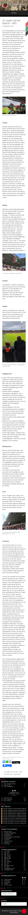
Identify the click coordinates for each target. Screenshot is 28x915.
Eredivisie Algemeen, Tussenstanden (12, 836)
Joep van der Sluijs (8, 841)
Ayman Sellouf (7, 882)
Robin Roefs (7, 843)
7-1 (24, 854)
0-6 (24, 862)
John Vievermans (8, 879)
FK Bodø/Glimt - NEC (14, 792)
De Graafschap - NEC (8, 865)
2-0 (24, 856)
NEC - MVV (6, 853)
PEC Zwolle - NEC (8, 797)
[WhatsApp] (7, 762)
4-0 (24, 857)
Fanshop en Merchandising (10, 832)
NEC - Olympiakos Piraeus (10, 783)
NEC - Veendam (7, 861)
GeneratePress (14, 912)
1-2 (24, 860)
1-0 (24, 853)
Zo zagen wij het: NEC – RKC (13, 772)
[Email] (10, 762)
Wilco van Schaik (8, 831)
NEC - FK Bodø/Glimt (8, 786)
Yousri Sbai (6, 839)
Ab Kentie (6, 883)
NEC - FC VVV (7, 854)
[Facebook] (3, 762)
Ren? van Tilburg (8, 884)
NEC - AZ (6, 864)
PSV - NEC (6, 867)
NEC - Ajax (6, 862)
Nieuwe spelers (7, 835)
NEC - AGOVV (7, 851)
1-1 (24, 851)
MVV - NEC (6, 860)
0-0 (24, 861)
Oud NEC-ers (7, 842)
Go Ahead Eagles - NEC (9, 868)
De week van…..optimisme (12, 774)
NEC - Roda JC (7, 856)
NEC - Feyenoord (8, 799)
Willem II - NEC (7, 785)
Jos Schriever (7, 880)
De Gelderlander (7, 838)
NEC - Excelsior (7, 800)
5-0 (24, 867)
